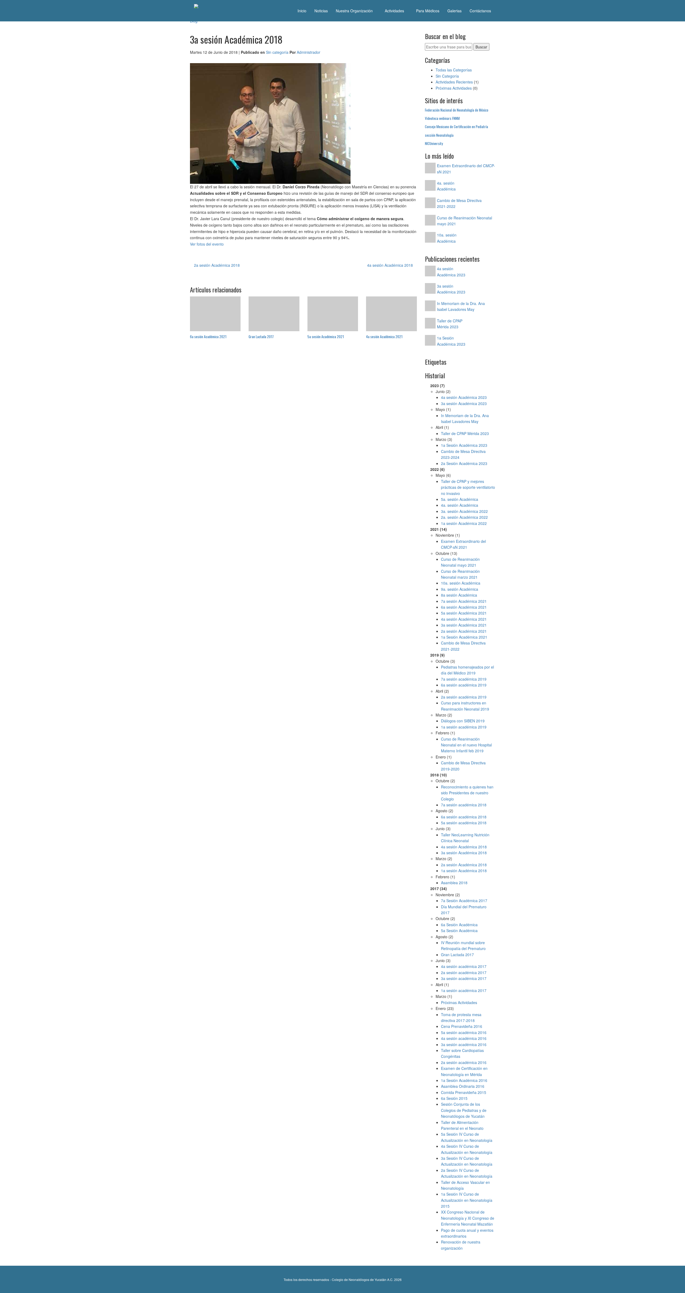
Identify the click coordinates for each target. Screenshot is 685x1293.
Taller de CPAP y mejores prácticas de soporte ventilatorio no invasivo (468, 487)
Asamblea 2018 (454, 882)
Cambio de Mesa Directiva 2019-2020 (463, 765)
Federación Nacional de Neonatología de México (456, 110)
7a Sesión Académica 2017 (464, 900)
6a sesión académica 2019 (463, 685)
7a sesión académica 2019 (463, 679)
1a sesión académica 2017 (463, 990)
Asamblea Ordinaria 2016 (462, 1086)
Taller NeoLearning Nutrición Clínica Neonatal (465, 837)
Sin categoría (277, 52)
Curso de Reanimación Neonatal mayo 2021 (460, 562)
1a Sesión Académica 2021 (464, 637)
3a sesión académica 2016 (463, 1044)
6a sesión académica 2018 (463, 816)
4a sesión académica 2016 (463, 1038)
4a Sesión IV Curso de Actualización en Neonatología (466, 1149)
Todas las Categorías (454, 70)
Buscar (481, 46)
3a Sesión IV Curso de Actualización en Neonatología (466, 1161)
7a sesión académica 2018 (463, 804)
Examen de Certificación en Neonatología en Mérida (464, 1071)
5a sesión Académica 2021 (464, 613)
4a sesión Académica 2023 (464, 397)
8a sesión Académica (459, 595)
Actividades (395, 10)
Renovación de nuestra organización (460, 1244)
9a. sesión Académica (459, 589)
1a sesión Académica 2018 (464, 870)
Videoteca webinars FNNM (442, 118)
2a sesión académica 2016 (463, 1062)
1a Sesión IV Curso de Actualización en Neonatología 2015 (466, 1200)
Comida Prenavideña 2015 (463, 1092)
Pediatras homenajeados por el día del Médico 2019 (467, 670)
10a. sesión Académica (460, 583)
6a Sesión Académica (459, 924)
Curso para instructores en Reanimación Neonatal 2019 (465, 705)
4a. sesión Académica (459, 505)
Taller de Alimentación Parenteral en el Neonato (462, 1125)
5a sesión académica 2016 (463, 1032)
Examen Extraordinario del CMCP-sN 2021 (463, 544)
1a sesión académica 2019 (463, 727)
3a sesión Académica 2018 (464, 852)
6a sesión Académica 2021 (464, 607)
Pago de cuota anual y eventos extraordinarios (467, 1233)
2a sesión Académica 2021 (464, 631)
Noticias (321, 10)
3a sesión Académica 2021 (464, 625)
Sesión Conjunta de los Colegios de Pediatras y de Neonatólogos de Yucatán (463, 1110)
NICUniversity (434, 143)
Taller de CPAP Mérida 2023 (465, 433)
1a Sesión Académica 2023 (464, 445)
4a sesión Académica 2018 (390, 265)
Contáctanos (480, 10)
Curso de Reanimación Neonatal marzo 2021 (460, 574)
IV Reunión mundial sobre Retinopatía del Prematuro (463, 945)
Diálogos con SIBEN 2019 (463, 720)
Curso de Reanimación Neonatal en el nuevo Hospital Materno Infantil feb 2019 (466, 745)
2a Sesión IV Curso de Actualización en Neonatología (466, 1173)
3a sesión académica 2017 (463, 978)
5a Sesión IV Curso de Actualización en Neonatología (466, 1137)
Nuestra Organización (355, 10)
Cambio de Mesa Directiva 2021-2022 (463, 645)
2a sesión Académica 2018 (216, 265)
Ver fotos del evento (207, 244)
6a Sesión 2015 (454, 1098)
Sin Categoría (447, 76)
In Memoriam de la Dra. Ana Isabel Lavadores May (465, 418)
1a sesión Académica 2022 (464, 523)
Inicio (302, 10)
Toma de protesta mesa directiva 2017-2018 (461, 1017)
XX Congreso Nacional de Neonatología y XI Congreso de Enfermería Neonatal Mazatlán (467, 1218)
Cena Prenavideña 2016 (461, 1026)
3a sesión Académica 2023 (464, 403)
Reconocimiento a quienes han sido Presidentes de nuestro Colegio (467, 793)
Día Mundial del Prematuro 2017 (463, 909)
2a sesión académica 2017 (463, 972)
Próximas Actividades (454, 88)
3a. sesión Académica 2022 (464, 511)
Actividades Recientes (454, 82)
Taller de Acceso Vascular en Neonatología (465, 1185)
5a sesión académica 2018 (463, 822)
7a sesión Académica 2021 (464, 601)
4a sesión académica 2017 (463, 966)
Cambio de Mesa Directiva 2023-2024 (463, 454)
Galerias (454, 10)
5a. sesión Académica (459, 499)
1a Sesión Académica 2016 (464, 1080)
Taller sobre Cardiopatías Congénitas (462, 1053)
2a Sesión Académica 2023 (464, 463)
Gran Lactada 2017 (457, 954)
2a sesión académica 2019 (463, 697)
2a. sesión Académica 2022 (464, 517)
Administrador (308, 52)
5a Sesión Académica (459, 930)
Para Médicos (427, 10)
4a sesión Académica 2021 (464, 619)
